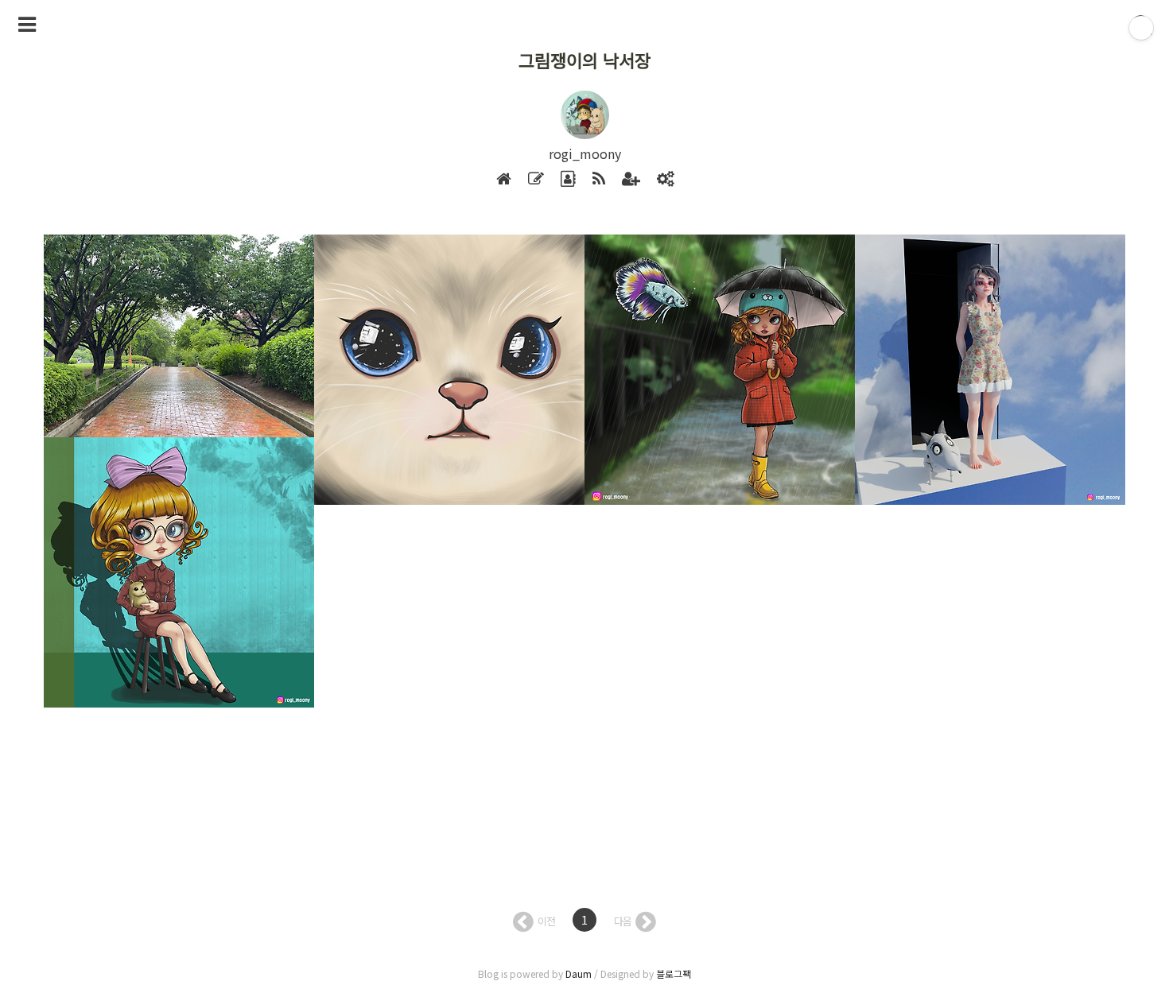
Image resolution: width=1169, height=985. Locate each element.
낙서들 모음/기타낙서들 (656, 296)
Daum (578, 973)
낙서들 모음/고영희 (376, 296)
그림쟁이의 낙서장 (584, 60)
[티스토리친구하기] (631, 179)
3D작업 (891, 296)
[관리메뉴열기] (1141, 28)
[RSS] (598, 179)
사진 (74, 296)
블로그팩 (673, 973)
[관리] (665, 179)
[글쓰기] (536, 179)
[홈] (503, 179)
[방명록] (568, 179)
